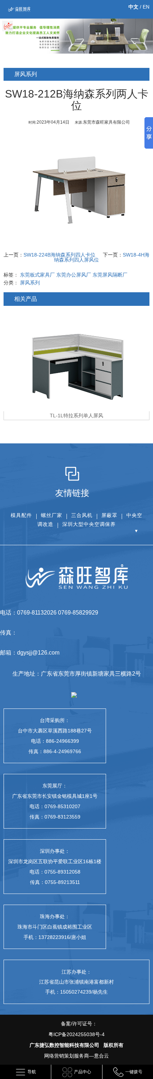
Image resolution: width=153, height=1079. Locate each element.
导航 (31, 1071)
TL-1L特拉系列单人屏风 (76, 415)
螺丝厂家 (51, 515)
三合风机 (82, 515)
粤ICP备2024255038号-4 (76, 1034)
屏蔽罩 (109, 515)
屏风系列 (30, 282)
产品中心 (82, 1071)
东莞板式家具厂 (37, 275)
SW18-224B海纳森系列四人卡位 (59, 255)
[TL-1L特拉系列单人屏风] (76, 360)
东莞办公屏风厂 (73, 275)
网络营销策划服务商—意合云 (76, 1056)
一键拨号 (133, 1071)
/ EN (138, 6)
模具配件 (21, 515)
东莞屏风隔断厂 (110, 275)
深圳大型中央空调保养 (89, 524)
